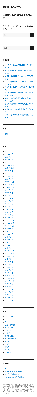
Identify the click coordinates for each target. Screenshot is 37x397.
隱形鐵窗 (8, 352)
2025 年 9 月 (9, 171)
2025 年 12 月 (9, 165)
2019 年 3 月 (9, 212)
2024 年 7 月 (9, 195)
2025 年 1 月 (9, 179)
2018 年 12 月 (9, 220)
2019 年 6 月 (9, 204)
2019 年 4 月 (9, 209)
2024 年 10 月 (9, 187)
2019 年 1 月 (9, 218)
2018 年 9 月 (9, 229)
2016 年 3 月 (9, 300)
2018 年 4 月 (9, 240)
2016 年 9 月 (9, 284)
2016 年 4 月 (9, 298)
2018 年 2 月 (9, 245)
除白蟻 (7, 350)
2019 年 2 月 (9, 215)
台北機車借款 (9, 328)
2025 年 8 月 (9, 173)
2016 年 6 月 (9, 292)
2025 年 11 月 (9, 168)
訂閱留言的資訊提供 (12, 374)
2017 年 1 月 (9, 273)
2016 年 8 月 (9, 286)
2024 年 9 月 (9, 190)
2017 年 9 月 (9, 259)
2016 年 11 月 (9, 278)
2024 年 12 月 (9, 182)
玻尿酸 (6, 134)
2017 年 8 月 (9, 262)
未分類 (7, 333)
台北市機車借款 (10, 325)
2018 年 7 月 (9, 234)
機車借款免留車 (10, 339)
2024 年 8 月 (9, 193)
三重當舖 (8, 319)
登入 (6, 369)
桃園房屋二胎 (9, 336)
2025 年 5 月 (9, 176)
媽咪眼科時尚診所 (12, 6)
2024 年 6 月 (9, 198)
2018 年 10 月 (9, 226)
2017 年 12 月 (9, 251)
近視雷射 (8, 347)
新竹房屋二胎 (9, 330)
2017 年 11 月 (9, 253)
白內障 (7, 344)
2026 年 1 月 (9, 162)
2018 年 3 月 (9, 242)
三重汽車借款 (9, 317)
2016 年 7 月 (9, 289)
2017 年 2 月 (9, 270)
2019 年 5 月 (9, 206)
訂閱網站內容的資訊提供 (13, 371)
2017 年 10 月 (9, 256)
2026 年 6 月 (9, 157)
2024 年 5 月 (9, 201)
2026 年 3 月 (9, 160)
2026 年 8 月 (9, 151)
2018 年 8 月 (9, 231)
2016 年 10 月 (9, 281)
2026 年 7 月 (9, 154)
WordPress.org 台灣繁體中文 (14, 377)
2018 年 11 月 (9, 223)
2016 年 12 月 (9, 275)
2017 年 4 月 (9, 264)
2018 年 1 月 (9, 248)
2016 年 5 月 (9, 295)
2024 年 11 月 (9, 184)
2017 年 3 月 (9, 267)
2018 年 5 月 (9, 237)
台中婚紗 (8, 322)
